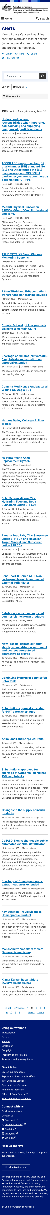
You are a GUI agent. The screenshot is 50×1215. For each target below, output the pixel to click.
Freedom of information (14, 1054)
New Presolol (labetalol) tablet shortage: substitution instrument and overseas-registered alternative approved (24, 648)
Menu (8, 18)
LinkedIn (10, 1137)
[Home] (25, 9)
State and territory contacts (16, 1098)
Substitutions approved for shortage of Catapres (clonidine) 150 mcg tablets (24, 773)
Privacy (5, 1037)
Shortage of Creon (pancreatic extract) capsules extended (22, 883)
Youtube (10, 1129)
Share (33, 53)
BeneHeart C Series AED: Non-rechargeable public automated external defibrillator (23, 579)
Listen (8, 53)
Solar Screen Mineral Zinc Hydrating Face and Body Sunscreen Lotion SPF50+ (19, 502)
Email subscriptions (12, 1111)
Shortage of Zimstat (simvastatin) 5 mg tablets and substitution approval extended (25, 359)
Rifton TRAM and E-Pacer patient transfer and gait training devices (24, 293)
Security (6, 1041)
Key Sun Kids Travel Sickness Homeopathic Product (22, 913)
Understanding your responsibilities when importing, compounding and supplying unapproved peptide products (23, 124)
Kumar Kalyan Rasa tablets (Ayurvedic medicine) (20, 981)
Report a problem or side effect (18, 1076)
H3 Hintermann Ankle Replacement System (16, 459)
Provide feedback (15, 1168)
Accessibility (8, 1032)
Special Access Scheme (14, 1085)
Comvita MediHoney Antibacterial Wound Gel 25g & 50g (25, 388)
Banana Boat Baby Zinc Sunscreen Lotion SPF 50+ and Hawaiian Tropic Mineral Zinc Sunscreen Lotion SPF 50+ (25, 540)
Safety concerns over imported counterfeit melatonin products (23, 615)
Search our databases (13, 1072)
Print (21, 53)
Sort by (6, 86)
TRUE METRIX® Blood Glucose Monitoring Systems (22, 256)
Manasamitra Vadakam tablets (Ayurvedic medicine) (22, 950)
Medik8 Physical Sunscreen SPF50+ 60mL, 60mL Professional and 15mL (25, 210)
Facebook (10, 1120)
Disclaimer (7, 1045)
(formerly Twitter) (14, 1124)
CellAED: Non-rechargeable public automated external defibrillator (25, 842)
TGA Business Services (14, 1080)
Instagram (10, 1133)
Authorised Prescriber (13, 1089)
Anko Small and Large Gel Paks (22, 739)
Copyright (7, 1050)
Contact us (7, 1115)
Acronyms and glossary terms (17, 1059)
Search (44, 18)
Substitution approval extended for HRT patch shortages (23, 710)
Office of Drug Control (14, 1094)
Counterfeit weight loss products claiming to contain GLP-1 (24, 327)
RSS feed (10, 57)
